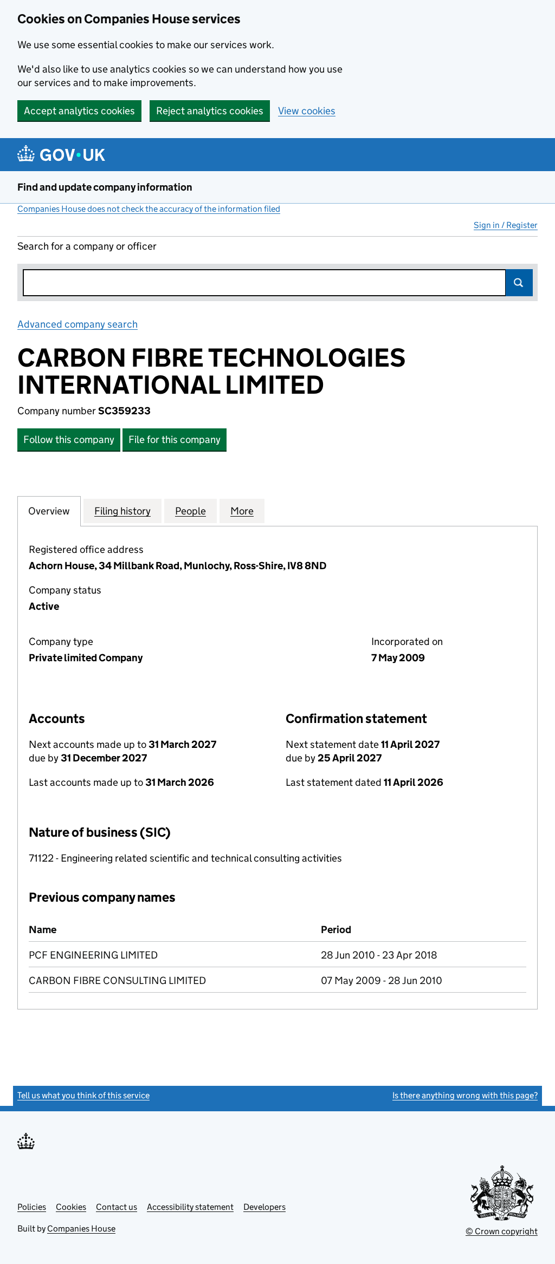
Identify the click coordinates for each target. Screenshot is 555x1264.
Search (519, 282)
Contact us (116, 1207)
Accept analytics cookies (79, 111)
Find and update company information (104, 187)
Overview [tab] (49, 511)
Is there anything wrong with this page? (465, 1095)
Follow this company (68, 439)
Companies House (81, 1228)
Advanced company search (77, 324)
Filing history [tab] (122, 511)
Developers (264, 1207)
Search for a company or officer (87, 246)
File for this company (174, 439)
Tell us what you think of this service (83, 1095)
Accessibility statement (190, 1207)
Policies (31, 1207)
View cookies (306, 111)
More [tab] (242, 511)
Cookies (71, 1207)
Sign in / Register (506, 225)
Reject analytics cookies (209, 111)
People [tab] (190, 511)
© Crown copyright (502, 1231)
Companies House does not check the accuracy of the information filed (148, 209)
